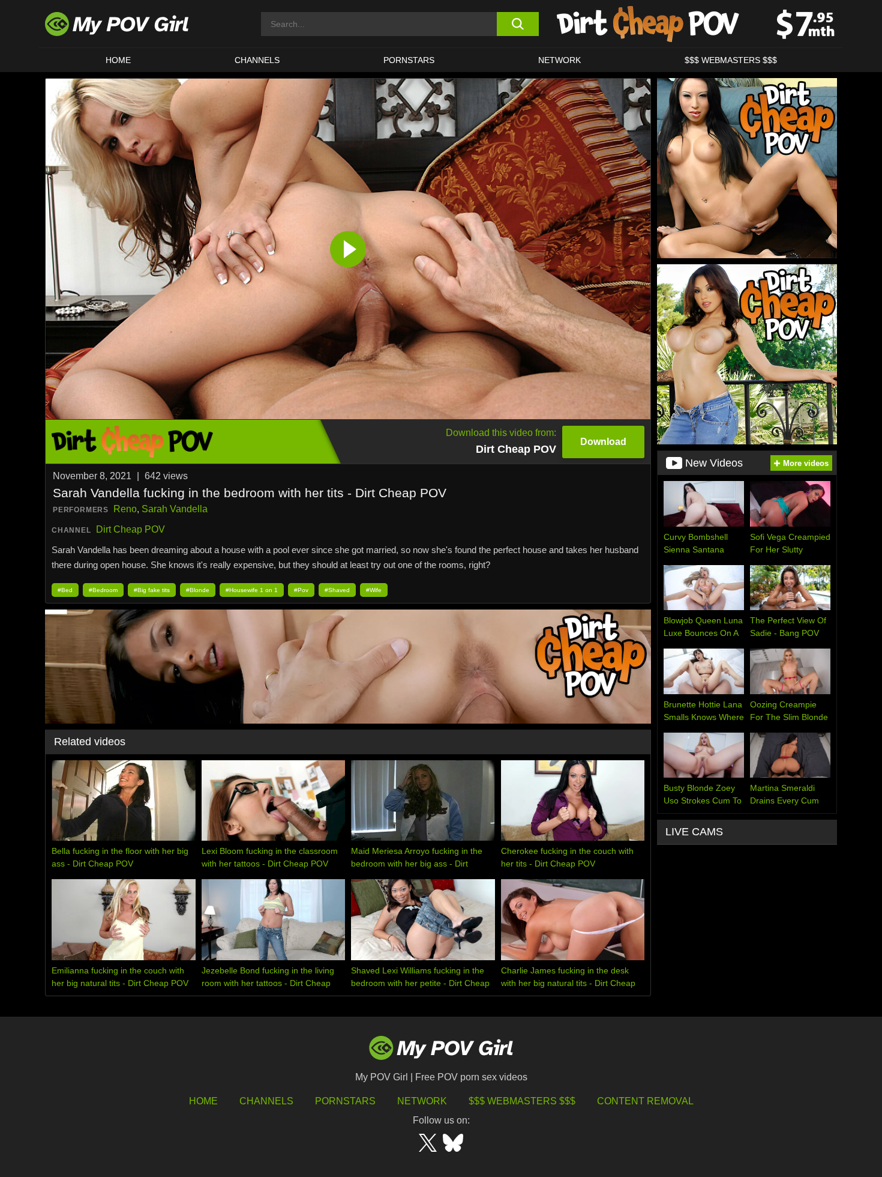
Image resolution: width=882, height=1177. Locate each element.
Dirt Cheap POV (130, 529)
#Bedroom (103, 590)
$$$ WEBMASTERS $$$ (731, 60)
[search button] (517, 24)
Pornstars (408, 60)
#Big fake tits (152, 590)
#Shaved (337, 590)
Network (559, 60)
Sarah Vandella (175, 509)
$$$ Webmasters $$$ (522, 1101)
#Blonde (197, 590)
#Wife (374, 590)
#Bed (65, 590)
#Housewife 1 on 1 (252, 590)
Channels (266, 1101)
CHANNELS (257, 60)
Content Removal (645, 1101)
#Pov (301, 590)
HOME (118, 60)
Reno (125, 509)
